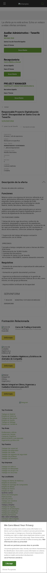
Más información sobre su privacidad (24, 540)
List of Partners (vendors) (13, 558)
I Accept (9, 563)
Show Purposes (9, 569)
